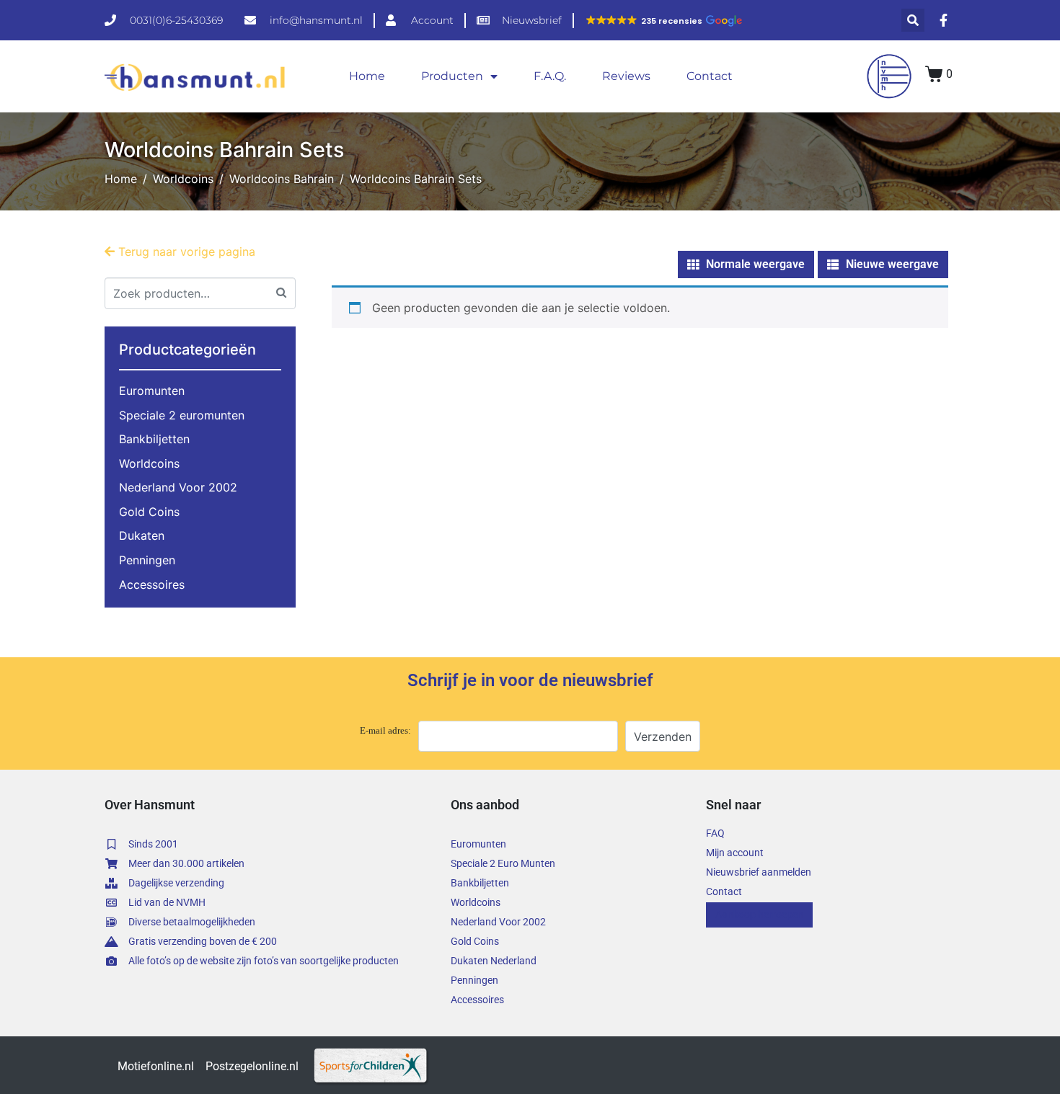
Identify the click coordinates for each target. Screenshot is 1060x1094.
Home (367, 76)
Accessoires (152, 584)
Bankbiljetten (154, 439)
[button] (663, 21)
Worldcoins (149, 463)
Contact (709, 76)
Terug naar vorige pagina (185, 251)
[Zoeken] (281, 291)
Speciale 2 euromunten (181, 415)
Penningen (147, 560)
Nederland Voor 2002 (178, 487)
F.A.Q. (550, 76)
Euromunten (152, 390)
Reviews (626, 76)
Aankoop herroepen (759, 914)
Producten (452, 76)
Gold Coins (149, 511)
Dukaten (141, 535)
